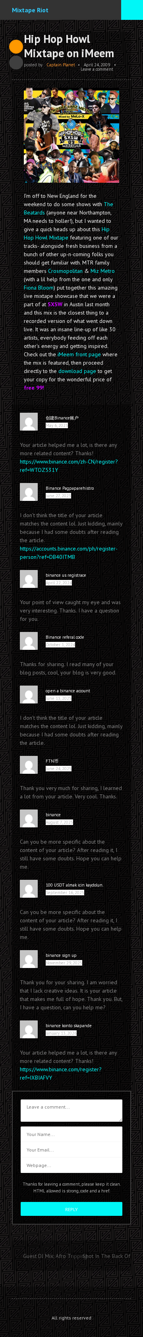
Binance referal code (65, 637)
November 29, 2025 (64, 963)
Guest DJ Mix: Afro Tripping (55, 1256)
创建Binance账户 (62, 418)
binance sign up (61, 955)
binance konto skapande (69, 1025)
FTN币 (52, 761)
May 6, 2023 (57, 425)
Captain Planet (60, 65)
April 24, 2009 (97, 65)
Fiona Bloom (39, 287)
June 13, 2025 (59, 698)
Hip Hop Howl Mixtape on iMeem (69, 45)
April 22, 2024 (59, 582)
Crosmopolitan (65, 270)
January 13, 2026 (61, 1033)
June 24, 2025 (59, 768)
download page (77, 371)
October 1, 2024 (60, 644)
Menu (132, 10)
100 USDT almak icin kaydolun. (74, 885)
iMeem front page (79, 354)
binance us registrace (66, 575)
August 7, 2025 (59, 822)
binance (53, 814)
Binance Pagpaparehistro (70, 488)
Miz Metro (103, 270)
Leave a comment (97, 69)
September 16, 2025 (65, 892)
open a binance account (68, 691)
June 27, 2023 (58, 495)
